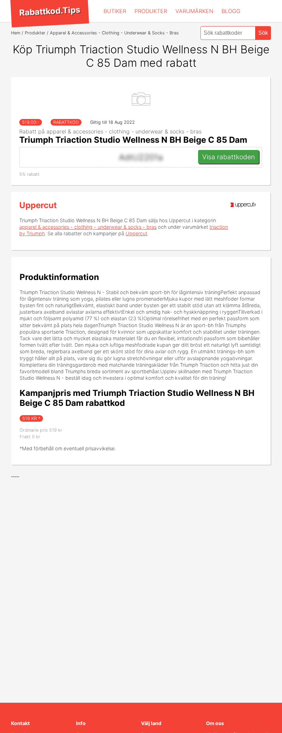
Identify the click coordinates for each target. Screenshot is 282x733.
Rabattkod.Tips (49, 11)
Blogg (230, 11)
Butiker (115, 11)
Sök (263, 33)
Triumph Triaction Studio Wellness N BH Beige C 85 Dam (133, 140)
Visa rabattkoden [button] (228, 157)
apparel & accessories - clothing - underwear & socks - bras (87, 227)
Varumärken (194, 11)
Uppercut (38, 205)
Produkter (150, 11)
